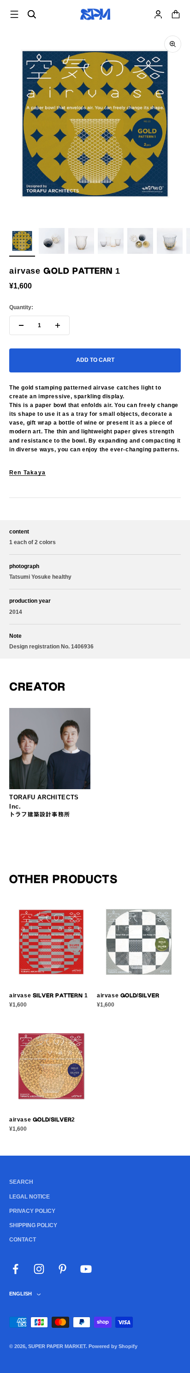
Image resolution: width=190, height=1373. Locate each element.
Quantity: (21, 307)
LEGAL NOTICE (29, 1196)
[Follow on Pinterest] (62, 1269)
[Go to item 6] (170, 242)
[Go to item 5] (140, 242)
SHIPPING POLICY (33, 1225)
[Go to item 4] (111, 242)
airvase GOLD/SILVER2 (42, 1119)
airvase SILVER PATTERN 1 (48, 995)
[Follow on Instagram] (39, 1269)
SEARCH (21, 1182)
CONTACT (22, 1239)
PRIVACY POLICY (32, 1211)
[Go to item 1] (22, 242)
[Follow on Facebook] (15, 1269)
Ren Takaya (27, 472)
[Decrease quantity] (21, 325)
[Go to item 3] (81, 242)
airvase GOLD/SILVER (128, 995)
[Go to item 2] (52, 242)
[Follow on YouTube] (86, 1269)
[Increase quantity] (57, 325)
